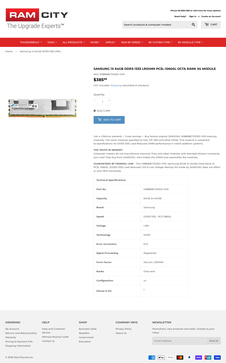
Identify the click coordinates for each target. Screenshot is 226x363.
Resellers (84, 333)
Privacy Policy (124, 328)
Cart (213, 24)
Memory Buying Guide (55, 336)
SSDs (51, 42)
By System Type (160, 42)
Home (9, 51)
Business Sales (88, 328)
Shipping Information (18, 345)
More (94, 42)
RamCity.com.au (23, 357)
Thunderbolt (30, 42)
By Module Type (189, 42)
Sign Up (213, 341)
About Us (121, 333)
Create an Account (211, 16)
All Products (73, 42)
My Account (12, 328)
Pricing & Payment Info (18, 341)
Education (85, 341)
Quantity (99, 94)
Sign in (192, 16)
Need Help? (180, 16)
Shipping (116, 85)
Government (86, 337)
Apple (110, 42)
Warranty (10, 337)
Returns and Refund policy (21, 333)
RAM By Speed (131, 42)
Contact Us (48, 341)
